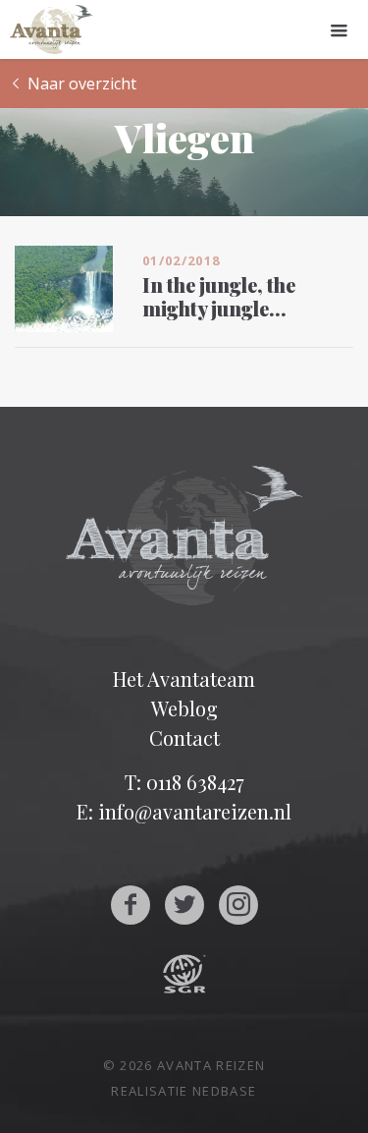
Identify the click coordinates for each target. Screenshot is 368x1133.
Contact (184, 737)
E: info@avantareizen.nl (184, 811)
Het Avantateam (184, 678)
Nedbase (224, 1091)
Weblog (184, 708)
